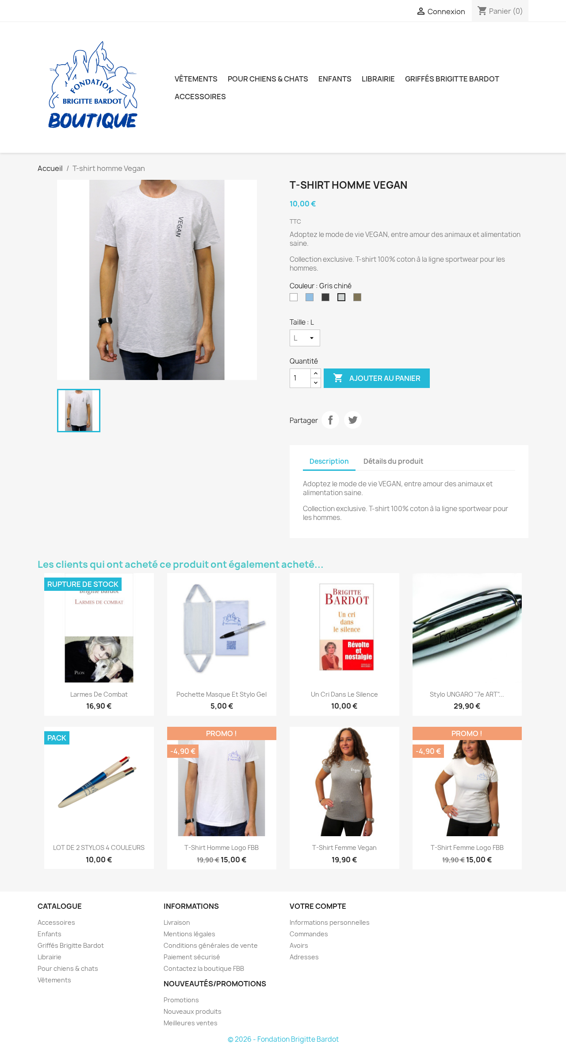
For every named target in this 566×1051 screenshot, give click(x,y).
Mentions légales (189, 934)
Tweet (353, 420)
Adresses (304, 957)
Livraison (177, 922)
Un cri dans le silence (344, 694)
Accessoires (200, 96)
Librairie (378, 79)
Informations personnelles (330, 922)
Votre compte (318, 906)
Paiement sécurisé (192, 957)
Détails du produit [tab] (393, 461)
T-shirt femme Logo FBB (467, 847)
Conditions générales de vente (211, 945)
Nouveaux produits (193, 1011)
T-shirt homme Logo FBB (221, 847)
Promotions (181, 1000)
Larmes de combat (99, 694)
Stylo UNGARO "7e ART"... (467, 694)
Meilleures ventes (191, 1023)
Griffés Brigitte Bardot (452, 79)
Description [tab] (329, 461)
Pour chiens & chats (268, 79)
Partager (330, 420)
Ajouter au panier (377, 377)
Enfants (335, 79)
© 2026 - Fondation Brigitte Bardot (283, 1039)
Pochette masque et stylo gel (221, 694)
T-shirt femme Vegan (344, 847)
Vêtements (196, 79)
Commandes (309, 934)
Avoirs (299, 945)
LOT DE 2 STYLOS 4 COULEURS (99, 847)
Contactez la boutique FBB (204, 968)
